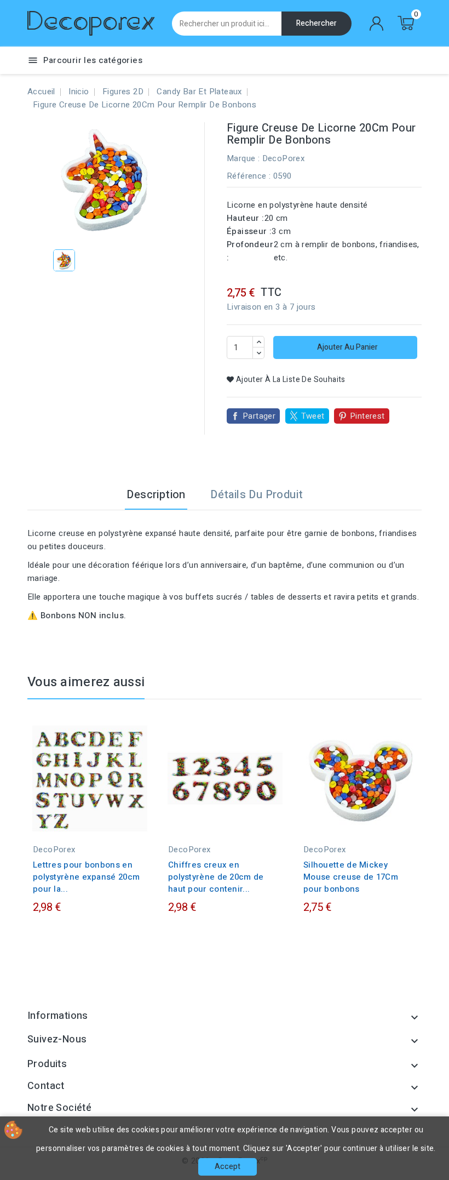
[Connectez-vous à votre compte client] (377, 23)
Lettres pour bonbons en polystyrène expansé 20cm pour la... (86, 877)
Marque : (243, 158)
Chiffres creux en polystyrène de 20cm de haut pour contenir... (216, 877)
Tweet (313, 416)
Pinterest (367, 416)
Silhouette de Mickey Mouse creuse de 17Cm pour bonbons (350, 877)
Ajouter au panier (346, 347)
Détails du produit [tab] (256, 495)
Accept (227, 1166)
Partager (259, 416)
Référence (247, 176)
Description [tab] (155, 495)
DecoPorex (283, 158)
